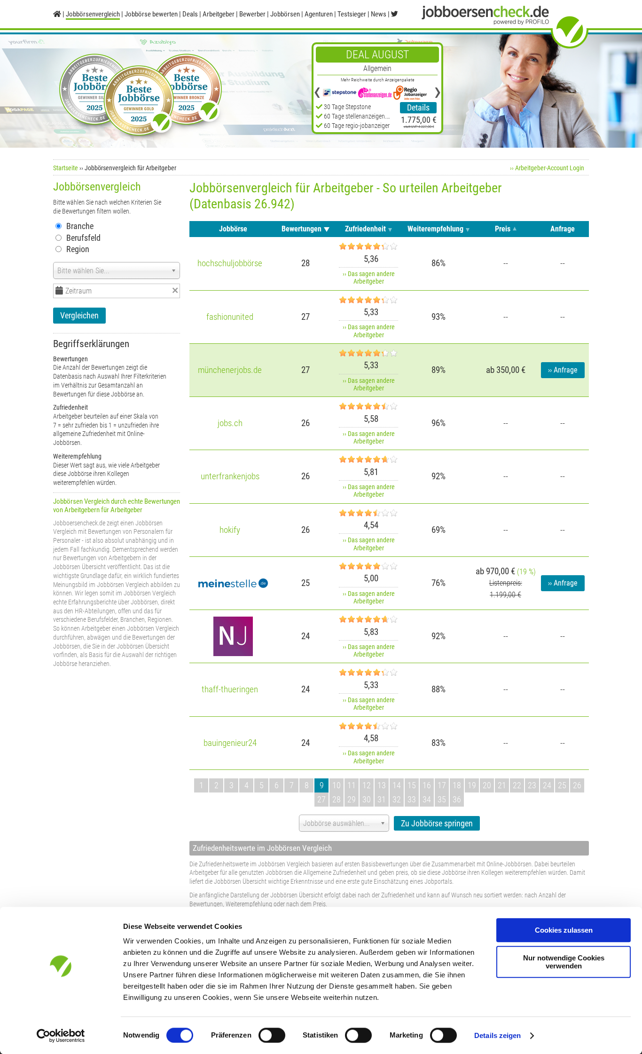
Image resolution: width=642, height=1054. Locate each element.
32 (396, 799)
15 (411, 785)
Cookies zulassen (564, 930)
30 (366, 799)
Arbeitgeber (219, 14)
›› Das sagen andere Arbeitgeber (369, 277)
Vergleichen (79, 315)
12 (366, 785)
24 (547, 785)
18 (457, 785)
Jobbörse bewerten (151, 14)
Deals (190, 14)
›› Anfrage (563, 370)
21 (502, 785)
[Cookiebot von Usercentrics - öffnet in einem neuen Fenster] (61, 1036)
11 (351, 785)
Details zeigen (497, 1035)
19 (472, 785)
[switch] (271, 1035)
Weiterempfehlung (435, 228)
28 (336, 799)
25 (562, 785)
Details (418, 107)
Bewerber (252, 14)
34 (427, 799)
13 (381, 785)
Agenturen (319, 14)
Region (77, 249)
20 (487, 785)
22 (517, 785)
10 (336, 785)
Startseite (65, 168)
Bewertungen (301, 228)
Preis (502, 228)
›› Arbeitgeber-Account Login (547, 168)
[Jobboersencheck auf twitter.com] (394, 14)
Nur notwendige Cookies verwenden (563, 962)
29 (351, 799)
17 (442, 785)
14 (396, 785)
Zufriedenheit (365, 228)
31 (381, 799)
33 (411, 799)
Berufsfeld (83, 238)
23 (532, 785)
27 (321, 799)
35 (442, 799)
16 (427, 785)
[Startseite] (57, 14)
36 (457, 799)
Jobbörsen (285, 14)
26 (577, 785)
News (378, 14)
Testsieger (351, 14)
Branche (80, 226)
